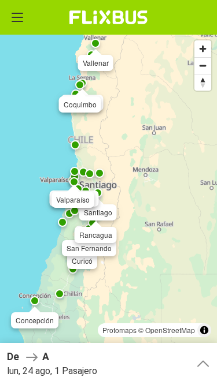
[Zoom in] (202, 48)
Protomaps (119, 330)
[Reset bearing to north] (202, 82)
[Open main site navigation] (17, 17)
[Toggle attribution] (204, 330)
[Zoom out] (202, 65)
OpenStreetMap (170, 330)
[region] (108, 192)
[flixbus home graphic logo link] (108, 17)
